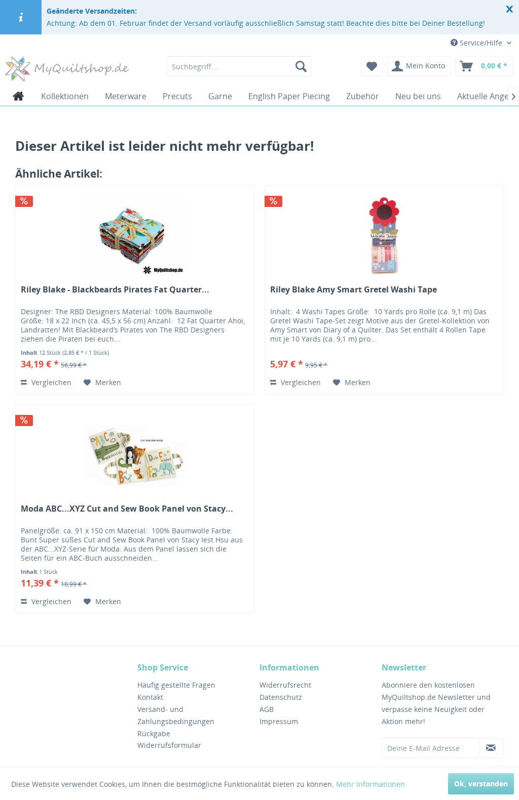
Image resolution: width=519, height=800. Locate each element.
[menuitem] (239, 66)
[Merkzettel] (372, 66)
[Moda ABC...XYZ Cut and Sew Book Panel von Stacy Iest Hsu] (135, 455)
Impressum (279, 721)
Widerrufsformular (169, 745)
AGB (267, 709)
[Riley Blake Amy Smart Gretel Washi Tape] (384, 236)
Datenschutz (281, 697)
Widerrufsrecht (285, 685)
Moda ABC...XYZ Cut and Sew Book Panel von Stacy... (127, 508)
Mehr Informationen (370, 784)
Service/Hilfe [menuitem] (481, 43)
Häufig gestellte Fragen (176, 685)
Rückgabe (153, 733)
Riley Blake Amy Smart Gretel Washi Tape (353, 289)
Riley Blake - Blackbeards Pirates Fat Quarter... (115, 289)
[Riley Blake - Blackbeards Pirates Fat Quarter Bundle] (135, 236)
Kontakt (150, 697)
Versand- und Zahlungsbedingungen (175, 715)
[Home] (18, 96)
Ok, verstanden (481, 783)
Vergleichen (50, 382)
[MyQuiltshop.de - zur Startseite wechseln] (67, 68)
